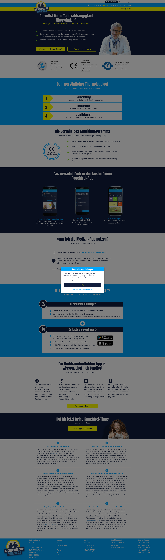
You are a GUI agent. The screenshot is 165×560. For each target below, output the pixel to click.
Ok (82, 285)
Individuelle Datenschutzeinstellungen (82, 289)
